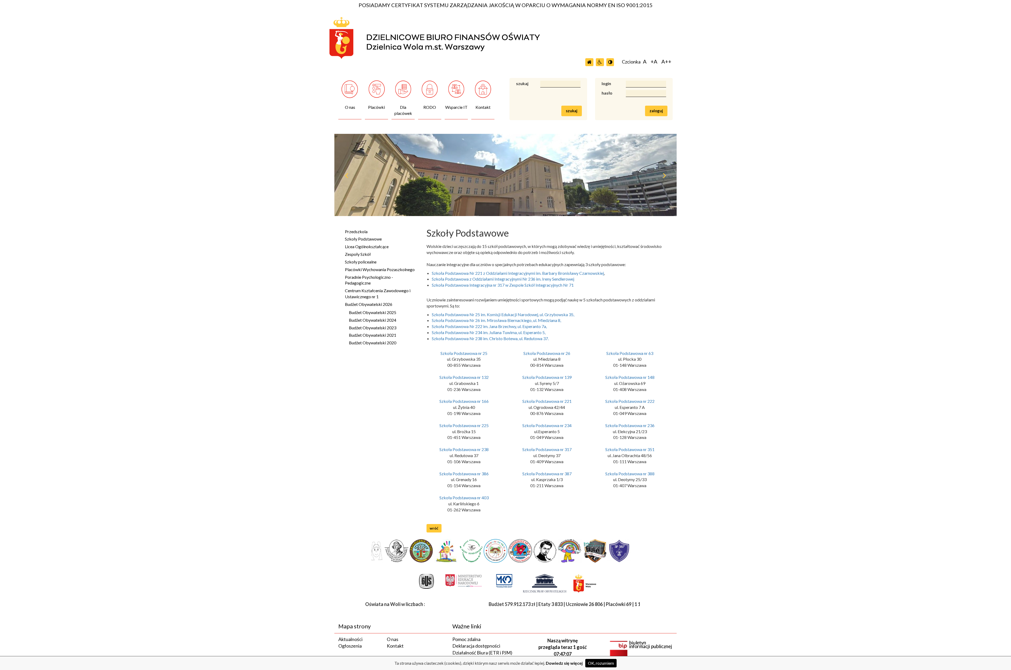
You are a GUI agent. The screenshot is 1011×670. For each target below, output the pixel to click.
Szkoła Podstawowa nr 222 (630, 401)
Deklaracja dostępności (476, 646)
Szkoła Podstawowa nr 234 (547, 425)
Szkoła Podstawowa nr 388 (630, 473)
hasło (607, 92)
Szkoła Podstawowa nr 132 (464, 377)
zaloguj (656, 110)
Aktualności (350, 639)
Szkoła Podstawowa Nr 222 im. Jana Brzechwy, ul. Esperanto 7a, (489, 326)
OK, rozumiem (601, 663)
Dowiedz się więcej (564, 663)
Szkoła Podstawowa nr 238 (464, 449)
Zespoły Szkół (358, 254)
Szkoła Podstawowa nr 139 (547, 377)
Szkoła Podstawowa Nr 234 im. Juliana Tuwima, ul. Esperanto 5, (489, 332)
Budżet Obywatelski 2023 (372, 327)
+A (654, 61)
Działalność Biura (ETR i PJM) (482, 653)
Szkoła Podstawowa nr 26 (546, 353)
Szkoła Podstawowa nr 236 (630, 425)
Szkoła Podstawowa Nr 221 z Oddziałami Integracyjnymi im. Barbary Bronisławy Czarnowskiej (518, 273)
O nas (392, 639)
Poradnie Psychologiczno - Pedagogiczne (369, 280)
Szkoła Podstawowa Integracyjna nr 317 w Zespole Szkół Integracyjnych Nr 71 (503, 284)
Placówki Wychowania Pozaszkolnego (380, 269)
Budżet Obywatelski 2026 (368, 304)
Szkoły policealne (360, 261)
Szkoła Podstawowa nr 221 (547, 401)
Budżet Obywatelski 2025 (372, 312)
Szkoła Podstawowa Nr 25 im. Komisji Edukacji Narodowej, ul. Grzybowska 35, (503, 314)
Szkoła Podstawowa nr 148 (630, 377)
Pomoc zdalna (466, 639)
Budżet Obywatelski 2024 (372, 319)
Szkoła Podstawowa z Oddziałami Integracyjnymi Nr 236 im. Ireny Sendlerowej (503, 278)
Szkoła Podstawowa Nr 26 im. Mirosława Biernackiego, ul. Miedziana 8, (496, 320)
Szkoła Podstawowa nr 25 (463, 353)
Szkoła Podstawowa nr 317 (547, 449)
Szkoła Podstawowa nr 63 (629, 353)
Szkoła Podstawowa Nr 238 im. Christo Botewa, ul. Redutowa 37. (490, 338)
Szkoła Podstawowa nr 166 (464, 401)
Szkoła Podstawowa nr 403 (464, 497)
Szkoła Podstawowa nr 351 (630, 449)
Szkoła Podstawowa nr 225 (464, 425)
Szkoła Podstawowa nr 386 (464, 473)
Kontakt (395, 646)
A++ (666, 61)
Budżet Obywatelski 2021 (372, 335)
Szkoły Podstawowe (363, 238)
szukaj (522, 83)
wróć (434, 528)
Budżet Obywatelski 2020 (372, 342)
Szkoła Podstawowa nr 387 (547, 473)
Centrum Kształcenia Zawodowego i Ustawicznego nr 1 (377, 293)
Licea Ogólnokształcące (367, 246)
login (606, 83)
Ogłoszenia (350, 646)
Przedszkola (356, 231)
